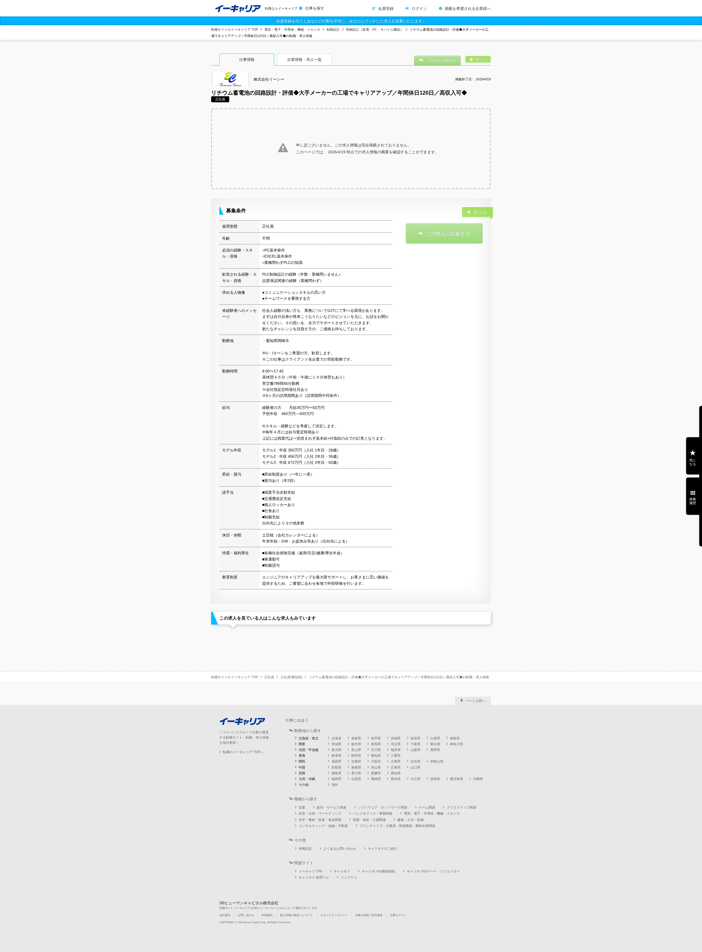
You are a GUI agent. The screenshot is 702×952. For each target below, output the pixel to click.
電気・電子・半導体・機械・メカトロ (292, 30)
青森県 (356, 738)
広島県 (396, 767)
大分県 (415, 779)
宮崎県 (435, 779)
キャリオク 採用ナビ (314, 877)
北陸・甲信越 (308, 750)
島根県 (356, 767)
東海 (302, 756)
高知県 (396, 773)
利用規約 (267, 915)
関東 (302, 744)
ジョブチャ (349, 877)
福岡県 (336, 779)
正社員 (269, 677)
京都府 (356, 761)
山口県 (415, 767)
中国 (302, 767)
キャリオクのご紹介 (382, 849)
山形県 (435, 738)
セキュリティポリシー (334, 915)
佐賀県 (356, 779)
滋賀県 (336, 761)
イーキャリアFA (310, 871)
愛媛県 (376, 773)
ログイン (419, 8)
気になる (692, 462)
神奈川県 (456, 744)
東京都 (435, 744)
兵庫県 (396, 761)
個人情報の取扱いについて (296, 915)
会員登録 (386, 8)
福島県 (455, 738)
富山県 (356, 750)
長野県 (435, 750)
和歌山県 (436, 761)
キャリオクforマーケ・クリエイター (433, 871)
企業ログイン (398, 915)
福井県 (396, 750)
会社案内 (224, 915)
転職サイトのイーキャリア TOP (234, 30)
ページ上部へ (475, 701)
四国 (302, 773)
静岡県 (356, 756)
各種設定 (305, 849)
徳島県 (336, 773)
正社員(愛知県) (291, 677)
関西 (302, 761)
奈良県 (415, 761)
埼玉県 (396, 744)
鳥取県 (336, 767)
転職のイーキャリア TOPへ (243, 752)
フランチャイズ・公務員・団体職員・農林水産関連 (397, 826)
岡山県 (376, 767)
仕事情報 (246, 59)
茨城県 (336, 744)
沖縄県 (478, 779)
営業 (302, 807)
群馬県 (376, 744)
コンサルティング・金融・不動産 (323, 826)
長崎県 (376, 779)
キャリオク (342, 871)
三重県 (396, 756)
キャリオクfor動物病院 (378, 871)
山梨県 (415, 750)
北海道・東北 (308, 738)
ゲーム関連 (427, 807)
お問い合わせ (246, 915)
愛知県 (376, 756)
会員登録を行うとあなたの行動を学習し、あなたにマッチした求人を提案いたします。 (351, 21)
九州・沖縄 (307, 779)
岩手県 (376, 738)
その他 (303, 785)
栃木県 (356, 744)
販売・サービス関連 (331, 807)
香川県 (356, 773)
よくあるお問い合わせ (339, 849)
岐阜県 (336, 756)
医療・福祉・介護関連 (369, 820)
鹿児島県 (456, 779)
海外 (335, 785)
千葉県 (415, 744)
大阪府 (376, 761)
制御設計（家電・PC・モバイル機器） (374, 30)
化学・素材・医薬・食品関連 (320, 820)
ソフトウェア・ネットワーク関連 (382, 807)
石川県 (376, 750)
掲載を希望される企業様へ (468, 8)
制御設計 (333, 30)
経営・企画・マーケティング (320, 813)
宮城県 (396, 738)
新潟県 (336, 750)
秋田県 (415, 738)
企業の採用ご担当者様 (369, 915)
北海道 (336, 738)
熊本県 (396, 779)
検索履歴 (692, 501)
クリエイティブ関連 (461, 807)
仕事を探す (314, 8)
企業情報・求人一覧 (304, 59)
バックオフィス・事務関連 (372, 813)
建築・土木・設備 (410, 820)
